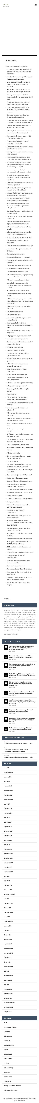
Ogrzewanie (8, 1054)
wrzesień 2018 (8, 953)
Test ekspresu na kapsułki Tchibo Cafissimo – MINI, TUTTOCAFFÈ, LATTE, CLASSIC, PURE (19, 523)
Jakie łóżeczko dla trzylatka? (15, 350)
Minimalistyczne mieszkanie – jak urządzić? (20, 552)
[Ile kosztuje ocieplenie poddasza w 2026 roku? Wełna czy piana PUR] (6, 729)
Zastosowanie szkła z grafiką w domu (18, 290)
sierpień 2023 (8, 835)
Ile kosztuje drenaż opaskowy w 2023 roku (20, 245)
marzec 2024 (8, 822)
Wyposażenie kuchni (11, 1090)
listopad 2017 (8, 998)
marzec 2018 (8, 980)
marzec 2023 (8, 840)
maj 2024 (7, 817)
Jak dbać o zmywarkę (13, 453)
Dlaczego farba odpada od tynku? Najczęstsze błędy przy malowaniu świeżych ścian (20, 97)
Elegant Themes (22, 1098)
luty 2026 (7, 781)
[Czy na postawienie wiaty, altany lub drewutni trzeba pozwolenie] (6, 711)
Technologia (8, 1076)
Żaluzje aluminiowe (13, 502)
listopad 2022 (8, 858)
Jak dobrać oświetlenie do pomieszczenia (19, 538)
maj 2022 (7, 876)
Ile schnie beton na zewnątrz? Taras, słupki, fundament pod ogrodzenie (21, 656)
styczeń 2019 (8, 944)
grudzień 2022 (8, 853)
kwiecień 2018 (8, 975)
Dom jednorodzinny (10, 1027)
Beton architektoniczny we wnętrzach (18, 257)
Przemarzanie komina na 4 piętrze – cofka (19, 492)
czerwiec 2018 (8, 966)
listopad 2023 (8, 831)
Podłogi (6, 1063)
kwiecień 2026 (8, 772)
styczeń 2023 (8, 849)
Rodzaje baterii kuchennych (15, 566)
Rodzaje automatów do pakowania (17, 339)
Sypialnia (7, 1072)
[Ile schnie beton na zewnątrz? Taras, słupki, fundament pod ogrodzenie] (6, 657)
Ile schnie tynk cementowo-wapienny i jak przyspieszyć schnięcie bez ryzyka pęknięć (22, 719)
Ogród (6, 1049)
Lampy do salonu (12, 461)
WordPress (21, 1100)
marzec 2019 (8, 939)
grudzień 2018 (8, 948)
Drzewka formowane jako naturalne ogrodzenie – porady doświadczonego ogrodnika (18, 177)
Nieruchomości (9, 1045)
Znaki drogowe (11, 394)
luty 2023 (7, 844)
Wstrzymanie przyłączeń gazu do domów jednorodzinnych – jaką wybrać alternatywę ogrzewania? (20, 301)
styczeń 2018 (8, 989)
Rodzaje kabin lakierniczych (15, 254)
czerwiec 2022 (8, 872)
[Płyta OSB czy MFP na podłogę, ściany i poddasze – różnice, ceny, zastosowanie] (6, 675)
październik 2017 (9, 1002)
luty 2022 (7, 881)
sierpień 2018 (8, 957)
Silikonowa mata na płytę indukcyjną (18, 268)
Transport (7, 1081)
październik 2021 (9, 894)
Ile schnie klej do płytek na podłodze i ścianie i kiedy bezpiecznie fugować (21, 692)
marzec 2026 (8, 777)
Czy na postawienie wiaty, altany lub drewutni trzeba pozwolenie (21, 710)
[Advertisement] (19, 30)
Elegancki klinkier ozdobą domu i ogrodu (19, 481)
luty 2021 (6, 899)
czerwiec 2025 (8, 799)
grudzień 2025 (8, 790)
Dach (5, 1022)
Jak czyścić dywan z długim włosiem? (18, 280)
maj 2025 (7, 804)
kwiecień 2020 (8, 921)
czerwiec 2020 (8, 912)
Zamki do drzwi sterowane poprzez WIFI (19, 237)
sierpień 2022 (8, 867)
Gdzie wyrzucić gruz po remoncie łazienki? (20, 489)
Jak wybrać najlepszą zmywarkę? (17, 386)
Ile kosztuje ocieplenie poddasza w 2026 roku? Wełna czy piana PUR (20, 728)
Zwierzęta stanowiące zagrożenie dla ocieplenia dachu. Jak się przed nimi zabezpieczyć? (18, 206)
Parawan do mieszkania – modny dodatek (19, 498)
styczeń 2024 (8, 826)
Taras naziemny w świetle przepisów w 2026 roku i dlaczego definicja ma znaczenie (18, 84)
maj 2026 (7, 768)
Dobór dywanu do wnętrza (15, 311)
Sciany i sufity (8, 1068)
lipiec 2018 (7, 962)
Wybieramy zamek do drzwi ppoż (17, 271)
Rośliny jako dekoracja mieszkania (17, 478)
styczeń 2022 (8, 885)
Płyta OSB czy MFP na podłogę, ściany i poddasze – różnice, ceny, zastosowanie (22, 674)
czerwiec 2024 (8, 813)
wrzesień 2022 (8, 863)
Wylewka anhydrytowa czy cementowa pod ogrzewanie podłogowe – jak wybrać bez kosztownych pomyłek (19, 165)
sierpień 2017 (8, 1011)
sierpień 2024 (8, 808)
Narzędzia (7, 1040)
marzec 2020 (8, 926)
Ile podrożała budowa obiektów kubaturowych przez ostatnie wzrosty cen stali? (19, 325)
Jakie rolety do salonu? (14, 314)
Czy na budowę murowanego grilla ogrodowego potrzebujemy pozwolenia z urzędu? (19, 285)
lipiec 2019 (7, 935)
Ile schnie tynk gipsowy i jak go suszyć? (19, 265)
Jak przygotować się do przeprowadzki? (19, 336)
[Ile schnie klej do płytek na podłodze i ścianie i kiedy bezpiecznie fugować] (6, 693)
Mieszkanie (8, 1036)
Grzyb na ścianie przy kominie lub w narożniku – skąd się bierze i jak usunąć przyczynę (18, 110)
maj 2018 (6, 971)
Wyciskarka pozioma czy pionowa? (18, 444)
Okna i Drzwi (8, 1058)
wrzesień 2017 (8, 1007)
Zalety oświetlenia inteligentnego (17, 374)
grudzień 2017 (8, 993)
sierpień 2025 (8, 795)
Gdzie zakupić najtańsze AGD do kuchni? (19, 475)
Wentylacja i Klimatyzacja (12, 1085)
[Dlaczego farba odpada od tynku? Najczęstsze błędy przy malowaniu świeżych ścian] (6, 683)
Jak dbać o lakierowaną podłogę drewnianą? (20, 383)
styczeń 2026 (8, 786)
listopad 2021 (8, 890)
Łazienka (7, 1031)
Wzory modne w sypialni (14, 495)
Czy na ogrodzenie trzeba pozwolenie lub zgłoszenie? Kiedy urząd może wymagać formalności (19, 72)
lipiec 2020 (7, 908)
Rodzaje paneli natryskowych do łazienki (19, 569)
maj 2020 (7, 917)
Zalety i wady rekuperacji (15, 347)
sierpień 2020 (8, 903)
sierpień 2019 (8, 930)
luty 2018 (6, 984)
